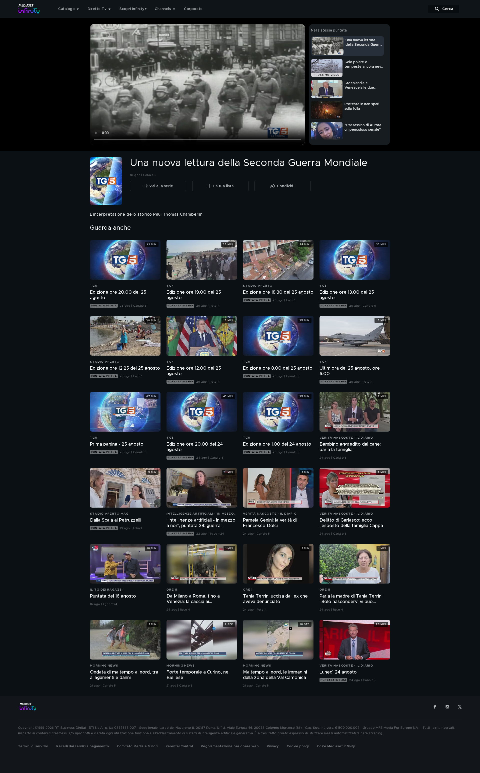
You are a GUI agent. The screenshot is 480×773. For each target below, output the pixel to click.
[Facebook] (434, 707)
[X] (460, 707)
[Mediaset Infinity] (29, 9)
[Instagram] (447, 707)
